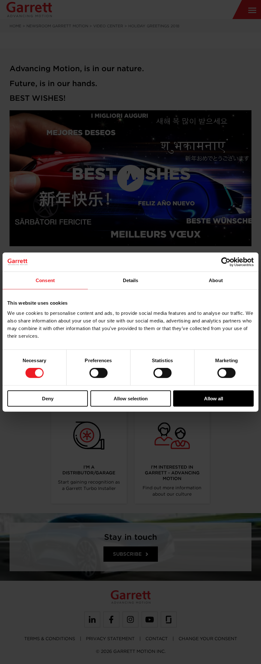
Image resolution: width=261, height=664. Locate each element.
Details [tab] (130, 280)
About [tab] (216, 280)
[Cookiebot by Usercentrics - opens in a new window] (226, 262)
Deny (47, 398)
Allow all (213, 398)
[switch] (98, 373)
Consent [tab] (45, 280)
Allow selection (131, 398)
